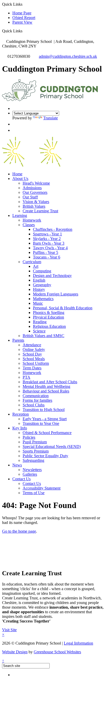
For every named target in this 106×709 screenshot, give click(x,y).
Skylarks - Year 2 (47, 238)
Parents (18, 340)
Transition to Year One (41, 423)
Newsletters (32, 469)
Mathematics (43, 298)
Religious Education (49, 326)
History (39, 289)
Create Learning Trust (40, 211)
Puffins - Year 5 (45, 252)
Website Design (15, 652)
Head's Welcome (36, 183)
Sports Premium (36, 451)
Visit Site (9, 630)
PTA (26, 377)
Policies (29, 437)
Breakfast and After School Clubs (50, 382)
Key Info (19, 428)
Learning (19, 215)
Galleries (30, 474)
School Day (32, 354)
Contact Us (21, 479)
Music (38, 303)
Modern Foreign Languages (55, 294)
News (17, 465)
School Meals (34, 359)
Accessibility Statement (41, 488)
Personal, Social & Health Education (62, 308)
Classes (29, 225)
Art (35, 266)
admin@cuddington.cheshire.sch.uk (68, 56)
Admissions (32, 188)
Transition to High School (44, 409)
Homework (32, 220)
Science (39, 331)
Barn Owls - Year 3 (48, 243)
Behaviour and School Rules (46, 391)
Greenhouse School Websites (57, 652)
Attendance (32, 345)
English (39, 280)
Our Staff (30, 197)
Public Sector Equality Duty (45, 456)
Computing (42, 271)
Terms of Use (34, 493)
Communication (36, 396)
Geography (42, 285)
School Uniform (36, 363)
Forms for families (37, 400)
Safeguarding (33, 460)
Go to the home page (19, 531)
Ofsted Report (23, 17)
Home (17, 174)
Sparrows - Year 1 (47, 234)
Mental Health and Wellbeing (46, 386)
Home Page (21, 13)
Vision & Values (36, 201)
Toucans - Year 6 (46, 257)
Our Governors (35, 192)
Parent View (22, 22)
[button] (24, 30)
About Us (20, 178)
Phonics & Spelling (48, 312)
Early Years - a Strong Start (45, 419)
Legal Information (78, 643)
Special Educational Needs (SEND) (52, 446)
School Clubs (34, 405)
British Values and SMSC (43, 335)
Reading (40, 322)
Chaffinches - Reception (52, 229)
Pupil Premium (35, 442)
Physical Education (48, 317)
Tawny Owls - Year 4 (50, 248)
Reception (20, 414)
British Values (34, 206)
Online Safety (34, 349)
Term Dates (32, 368)
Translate (50, 118)
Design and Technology (52, 275)
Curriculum (32, 262)
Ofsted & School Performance (47, 432)
